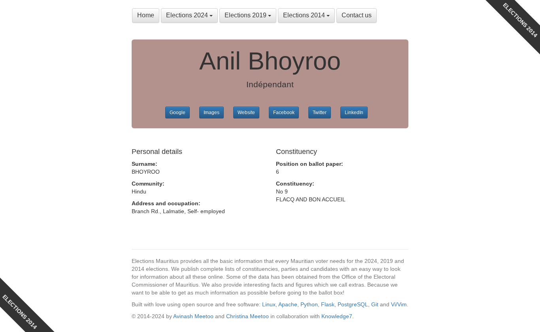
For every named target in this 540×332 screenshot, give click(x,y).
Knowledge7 (336, 316)
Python (309, 304)
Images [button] (211, 112)
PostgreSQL (353, 304)
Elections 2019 (246, 15)
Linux (269, 304)
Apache (287, 304)
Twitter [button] (320, 112)
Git (374, 304)
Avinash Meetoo (193, 316)
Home (145, 15)
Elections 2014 (305, 15)
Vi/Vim (399, 304)
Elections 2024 (188, 15)
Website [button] (246, 112)
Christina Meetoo (247, 316)
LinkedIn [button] (354, 112)
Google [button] (177, 112)
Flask (327, 304)
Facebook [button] (284, 112)
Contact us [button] (357, 15)
